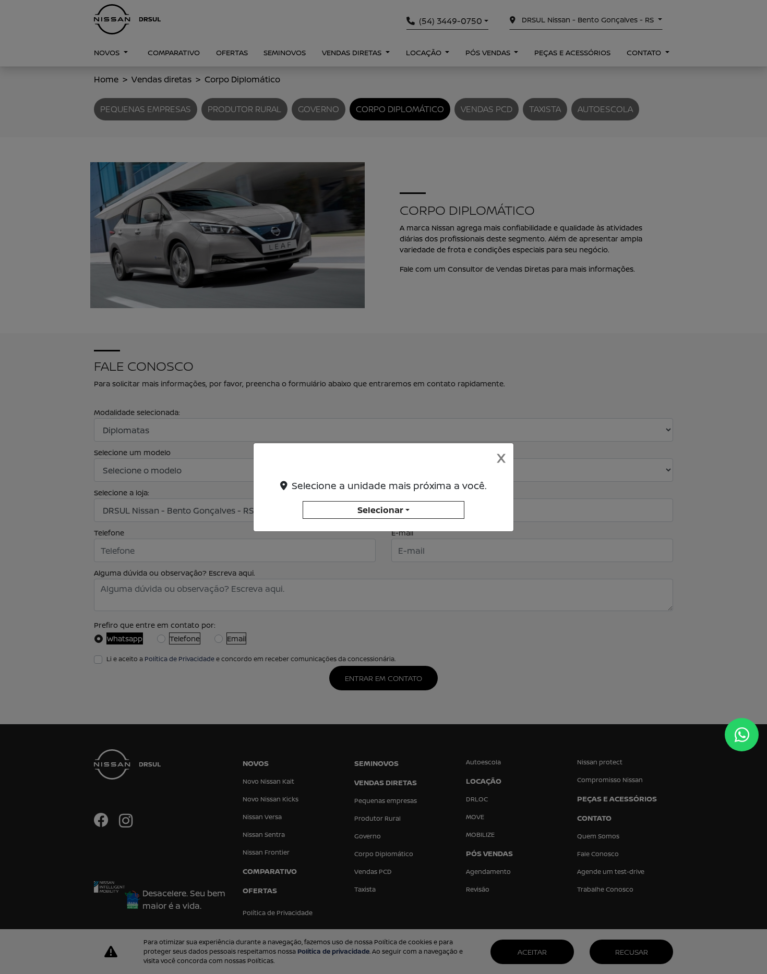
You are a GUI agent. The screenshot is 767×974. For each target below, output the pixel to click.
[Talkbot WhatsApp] (742, 734)
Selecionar (380, 510)
